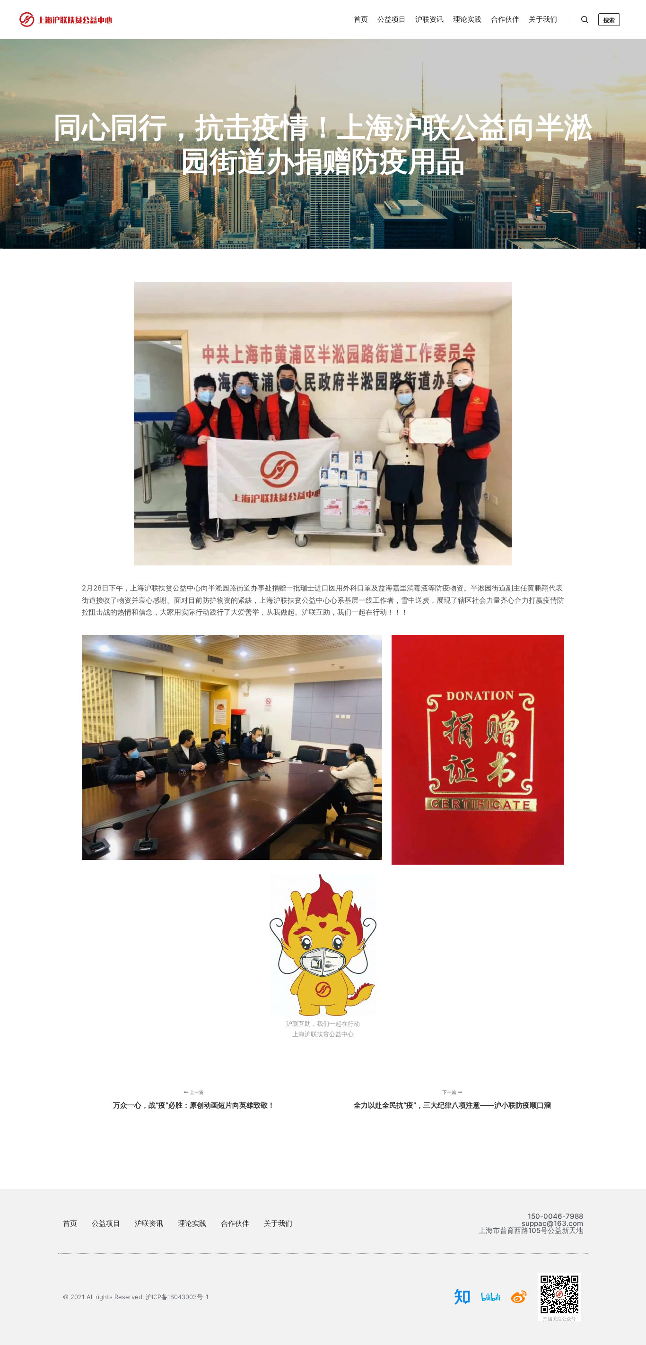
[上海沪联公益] (66, 19)
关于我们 (278, 1223)
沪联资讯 (149, 1223)
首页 (70, 1223)
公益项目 (106, 1223)
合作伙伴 (235, 1223)
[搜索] (585, 20)
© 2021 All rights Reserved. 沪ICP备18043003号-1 (136, 1297)
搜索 (609, 20)
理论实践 (192, 1223)
